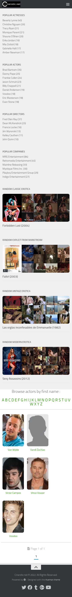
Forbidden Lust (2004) (16, 225)
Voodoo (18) (9, 93)
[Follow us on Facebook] (30, 587)
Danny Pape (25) (11, 73)
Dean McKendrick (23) (14, 123)
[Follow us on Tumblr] (36, 587)
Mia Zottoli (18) (10, 44)
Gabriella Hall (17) (12, 48)
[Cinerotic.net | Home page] (14, 4)
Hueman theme (52, 579)
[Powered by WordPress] (24, 580)
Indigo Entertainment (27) (16, 176)
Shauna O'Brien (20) (13, 36)
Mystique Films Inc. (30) (15, 168)
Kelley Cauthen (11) (13, 135)
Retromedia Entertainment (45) (19, 160)
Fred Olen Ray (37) (12, 119)
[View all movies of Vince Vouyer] (37, 488)
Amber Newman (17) (13, 52)
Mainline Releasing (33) (15, 164)
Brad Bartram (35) (12, 69)
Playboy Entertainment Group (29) (20, 172)
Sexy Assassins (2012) (16, 378)
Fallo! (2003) (10, 276)
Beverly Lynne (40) (12, 20)
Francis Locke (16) (12, 127)
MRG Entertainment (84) (15, 156)
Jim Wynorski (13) (12, 131)
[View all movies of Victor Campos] (13, 488)
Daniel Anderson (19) (13, 89)
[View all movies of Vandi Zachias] (37, 445)
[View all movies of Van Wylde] (13, 445)
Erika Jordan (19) (11, 40)
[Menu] (68, 4)
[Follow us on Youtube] (48, 587)
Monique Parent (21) (13, 32)
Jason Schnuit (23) (12, 81)
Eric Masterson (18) (13, 97)
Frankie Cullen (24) (12, 77)
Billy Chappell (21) (12, 85)
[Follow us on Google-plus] (42, 587)
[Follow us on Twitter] (24, 587)
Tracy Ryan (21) (11, 28)
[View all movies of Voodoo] (13, 531)
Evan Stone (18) (11, 101)
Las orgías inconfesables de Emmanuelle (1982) (31, 327)
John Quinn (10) (10, 139)
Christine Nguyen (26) (14, 24)
